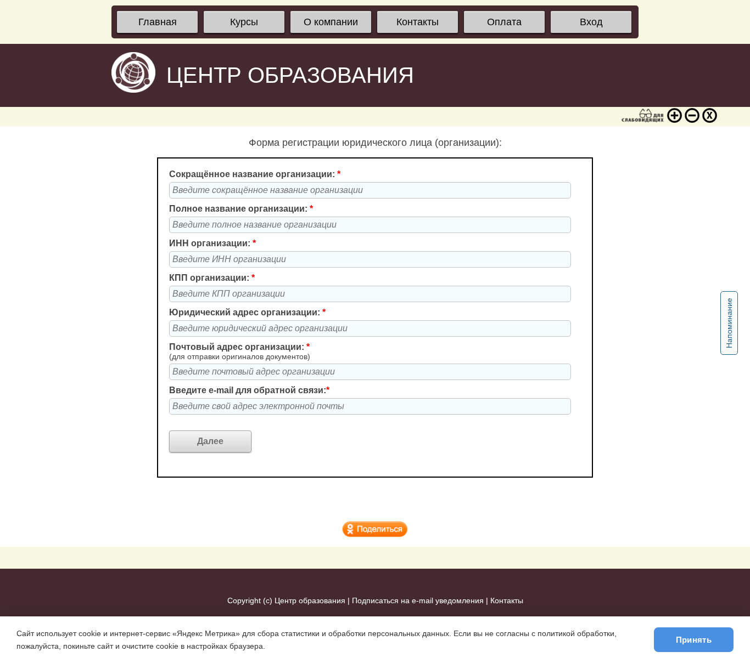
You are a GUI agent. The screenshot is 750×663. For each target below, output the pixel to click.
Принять (694, 639)
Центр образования (310, 600)
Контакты (417, 21)
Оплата (504, 21)
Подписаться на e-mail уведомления (418, 600)
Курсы (244, 21)
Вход (591, 21)
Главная (157, 21)
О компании (331, 21)
